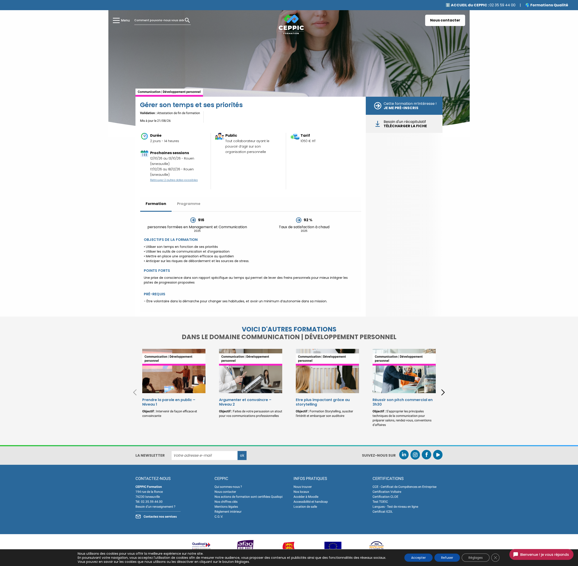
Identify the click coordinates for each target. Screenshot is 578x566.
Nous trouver (303, 486)
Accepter (418, 557)
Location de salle (305, 506)
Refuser (447, 557)
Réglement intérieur (228, 511)
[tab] (156, 204)
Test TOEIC (380, 501)
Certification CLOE (385, 496)
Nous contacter (445, 20)
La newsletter (150, 455)
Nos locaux (301, 491)
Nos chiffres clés (226, 501)
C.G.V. (218, 516)
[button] (443, 392)
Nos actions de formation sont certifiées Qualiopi (248, 496)
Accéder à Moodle (306, 496)
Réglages (475, 557)
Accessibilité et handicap (311, 501)
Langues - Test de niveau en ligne (395, 506)
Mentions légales (226, 506)
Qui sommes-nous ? (228, 486)
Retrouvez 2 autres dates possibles (174, 180)
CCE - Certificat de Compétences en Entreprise (404, 486)
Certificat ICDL (383, 511)
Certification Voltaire (387, 491)
